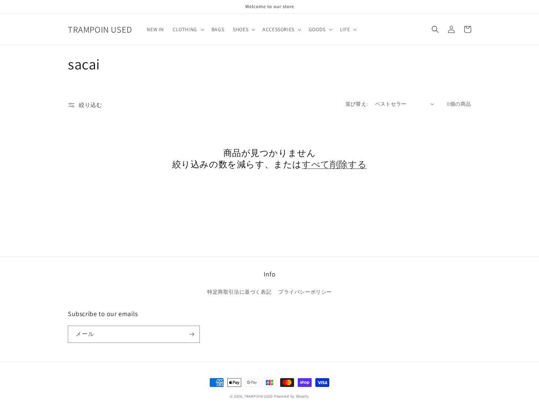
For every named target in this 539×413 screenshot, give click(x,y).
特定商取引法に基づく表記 (239, 292)
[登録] (191, 334)
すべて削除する (334, 164)
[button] (187, 29)
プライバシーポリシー (305, 292)
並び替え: (356, 104)
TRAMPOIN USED (258, 396)
